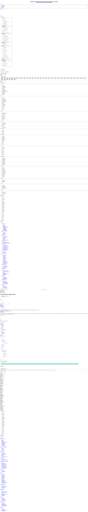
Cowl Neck (3, 167)
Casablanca (4, 226)
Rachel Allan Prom (5, 263)
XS (2, 79)
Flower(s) (3, 140)
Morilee (4, 234)
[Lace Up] (2, 384)
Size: (0, 299)
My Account (3, 332)
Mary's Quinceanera (5, 282)
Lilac (2, 206)
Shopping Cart (3, 6)
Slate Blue (3, 203)
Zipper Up (3, 126)
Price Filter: (2, 73)
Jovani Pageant (3, 498)
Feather (3, 148)
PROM (2, 347)
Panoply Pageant (5, 278)
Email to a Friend (2, 306)
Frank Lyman (4, 252)
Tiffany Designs (3, 483)
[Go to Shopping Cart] (0, 3)
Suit (2, 107)
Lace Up (3, 124)
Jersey (3, 149)
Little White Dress (4, 101)
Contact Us (3, 326)
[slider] (79, 363)
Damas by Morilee (5, 281)
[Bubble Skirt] (2, 380)
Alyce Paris (4, 244)
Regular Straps (4, 192)
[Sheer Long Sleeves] (2, 406)
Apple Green (3, 199)
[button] (3, 17)
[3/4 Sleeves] (2, 405)
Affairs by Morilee (5, 236)
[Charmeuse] (1, 392)
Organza (3, 151)
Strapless (3, 175)
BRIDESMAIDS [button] (2, 451)
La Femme (4, 260)
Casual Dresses (4, 86)
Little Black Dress (4, 100)
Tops (2, 108)
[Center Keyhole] (2, 381)
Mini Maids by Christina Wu (6, 242)
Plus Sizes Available (4, 118)
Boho (3, 98)
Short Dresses (3, 106)
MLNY (2, 508)
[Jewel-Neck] (2, 400)
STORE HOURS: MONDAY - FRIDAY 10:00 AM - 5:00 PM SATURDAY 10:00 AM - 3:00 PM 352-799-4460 (44, 2)
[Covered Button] (2, 383)
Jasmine (4, 238)
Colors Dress (3, 476)
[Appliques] (1, 389)
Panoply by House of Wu (6, 262)
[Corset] (2, 382)
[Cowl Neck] (2, 398)
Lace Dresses (3, 99)
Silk (2, 153)
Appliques (3, 136)
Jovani (2, 478)
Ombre (3, 132)
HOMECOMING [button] (2, 489)
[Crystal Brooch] (1, 391)
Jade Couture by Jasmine (5, 247)
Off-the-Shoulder (4, 171)
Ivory (3, 214)
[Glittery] (1, 386)
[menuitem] (45, 5)
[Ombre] (1, 388)
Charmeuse (3, 147)
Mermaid (3, 181)
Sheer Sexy (3, 105)
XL (12, 79)
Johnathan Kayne (5, 258)
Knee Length (3, 161)
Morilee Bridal (3, 444)
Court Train (3, 160)
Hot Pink (3, 209)
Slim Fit (3, 182)
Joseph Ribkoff (3, 471)
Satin (2, 152)
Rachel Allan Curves (5, 266)
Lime (3, 200)
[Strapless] (2, 409)
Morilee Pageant (5, 277)
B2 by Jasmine (4, 237)
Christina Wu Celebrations (4, 456)
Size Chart (1, 305)
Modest (3, 102)
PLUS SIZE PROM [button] (2, 484)
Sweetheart (3, 176)
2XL (15, 79)
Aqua (3, 201)
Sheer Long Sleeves (4, 187)
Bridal (3, 85)
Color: (1, 300)
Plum (3, 211)
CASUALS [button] (1, 469)
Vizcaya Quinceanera (5, 283)
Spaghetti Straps (4, 193)
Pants (3, 103)
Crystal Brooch (4, 138)
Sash (2, 143)
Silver (3, 218)
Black (3, 217)
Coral (3, 213)
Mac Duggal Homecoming (6, 273)
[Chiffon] (1, 393)
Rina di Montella (5, 250)
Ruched (3, 119)
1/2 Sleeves (3, 185)
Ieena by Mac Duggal (5, 270)
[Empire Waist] (2, 402)
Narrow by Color (3, 196)
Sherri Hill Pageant (4, 500)
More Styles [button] (1, 507)
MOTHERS (3, 344)
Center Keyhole (4, 114)
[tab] (45, 227)
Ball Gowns (3, 97)
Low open (3, 125)
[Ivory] (2, 301)
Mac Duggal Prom (4, 480)
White (3, 219)
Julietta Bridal (4, 227)
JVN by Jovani (3, 479)
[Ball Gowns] (2, 377)
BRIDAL (2, 338)
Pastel (3, 133)
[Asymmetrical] (1, 396)
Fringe (3, 141)
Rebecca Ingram (5, 229)
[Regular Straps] (2, 408)
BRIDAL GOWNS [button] (2, 438)
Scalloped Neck (4, 173)
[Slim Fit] (2, 403)
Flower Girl (3, 89)
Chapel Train (3, 159)
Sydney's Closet (4, 267)
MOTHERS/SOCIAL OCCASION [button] (4, 461)
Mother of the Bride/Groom (5, 91)
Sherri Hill (3, 495)
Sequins (3, 144)
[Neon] (1, 387)
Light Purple (3, 207)
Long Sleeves (3, 186)
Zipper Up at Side (4, 127)
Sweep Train (3, 163)
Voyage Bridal (4, 230)
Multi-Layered (3, 116)
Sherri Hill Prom (3, 474)
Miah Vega (4, 255)
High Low (3, 115)
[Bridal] (3, 374)
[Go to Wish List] (1, 3)
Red (2, 212)
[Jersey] (1, 394)
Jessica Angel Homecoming (6, 271)
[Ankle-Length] (1, 395)
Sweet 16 (3, 94)
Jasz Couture (4, 257)
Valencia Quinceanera (4, 505)
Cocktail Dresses (4, 87)
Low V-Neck (3, 170)
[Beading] (1, 390)
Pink (2, 208)
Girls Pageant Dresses (4, 90)
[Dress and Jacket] (2, 378)
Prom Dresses (3, 92)
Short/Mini (3, 162)
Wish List (3, 333)
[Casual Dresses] (3, 375)
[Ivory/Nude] (3, 301)
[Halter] (2, 399)
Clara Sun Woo (4, 286)
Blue (2, 204)
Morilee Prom (3, 481)
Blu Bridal (4, 225)
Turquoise (3, 417)
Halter (3, 168)
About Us (3, 329)
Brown (3, 216)
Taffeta (3, 154)
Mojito (3, 198)
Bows (3, 137)
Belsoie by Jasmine (5, 245)
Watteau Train (3, 164)
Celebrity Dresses (4, 113)
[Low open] (2, 385)
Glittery (3, 130)
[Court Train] (1, 397)
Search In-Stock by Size (4, 76)
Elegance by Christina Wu (6, 249)
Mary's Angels (3, 459)
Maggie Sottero (4, 228)
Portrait (3, 172)
